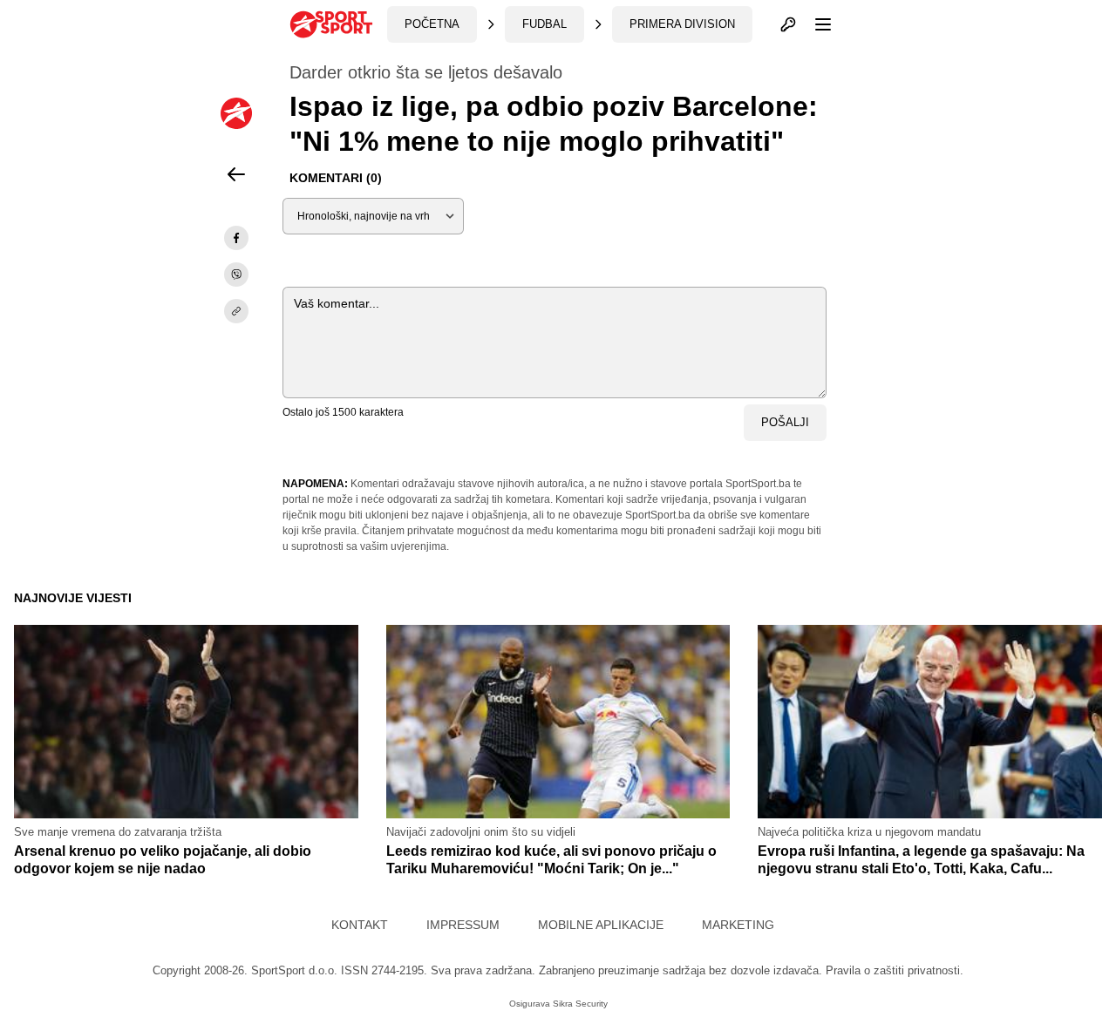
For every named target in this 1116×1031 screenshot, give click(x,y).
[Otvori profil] (788, 24)
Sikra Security (580, 1003)
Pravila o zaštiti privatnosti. (894, 970)
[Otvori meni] (815, 24)
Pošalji (785, 422)
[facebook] (236, 238)
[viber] (236, 274)
